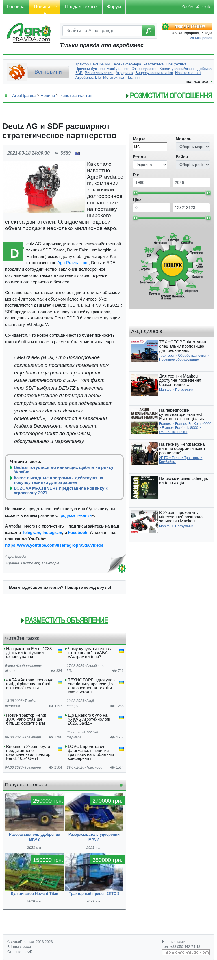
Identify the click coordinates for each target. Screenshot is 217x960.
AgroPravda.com (73, 262)
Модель (184, 138)
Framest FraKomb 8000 (180, 428)
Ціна (137, 200)
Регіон (139, 157)
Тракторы (50, 563)
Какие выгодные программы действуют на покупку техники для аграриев (58, 480)
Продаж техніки (81, 6)
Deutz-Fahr (30, 563)
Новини (42, 6)
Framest (165, 424)
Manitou (165, 390)
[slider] (135, 193)
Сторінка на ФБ (19, 952)
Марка (139, 138)
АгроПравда (24, 95)
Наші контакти (173, 942)
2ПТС (163, 458)
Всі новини (48, 72)
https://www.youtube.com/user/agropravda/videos (54, 545)
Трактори (33, 737)
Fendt (176, 458)
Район (182, 157)
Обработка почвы (192, 355)
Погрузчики (184, 390)
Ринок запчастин (76, 95)
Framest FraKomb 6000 (193, 424)
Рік (136, 175)
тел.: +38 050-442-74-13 (181, 947)
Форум (114, 6)
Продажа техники (75, 515)
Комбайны (167, 462)
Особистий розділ (196, 7)
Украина (12, 563)
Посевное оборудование (179, 359)
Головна (16, 6)
